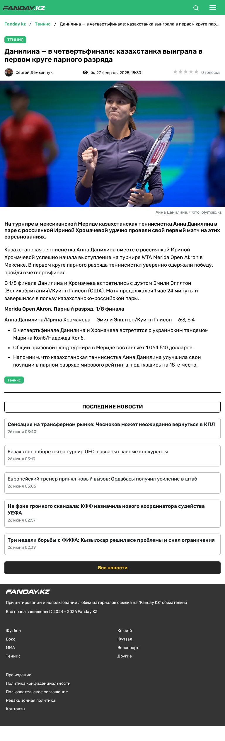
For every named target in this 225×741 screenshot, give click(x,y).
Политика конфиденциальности (38, 683)
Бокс (11, 639)
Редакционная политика (30, 700)
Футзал (124, 639)
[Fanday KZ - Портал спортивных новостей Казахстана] (24, 7)
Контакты (15, 708)
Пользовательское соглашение (37, 691)
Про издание (18, 674)
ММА (10, 647)
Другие (124, 656)
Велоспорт (128, 647)
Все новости (112, 567)
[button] (196, 8)
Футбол (13, 630)
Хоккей (124, 630)
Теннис (15, 40)
